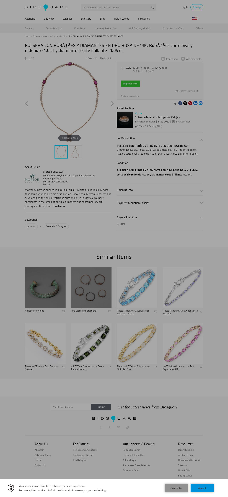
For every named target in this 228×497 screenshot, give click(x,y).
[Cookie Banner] (114, 488)
